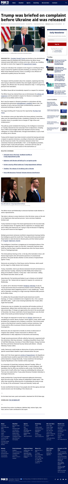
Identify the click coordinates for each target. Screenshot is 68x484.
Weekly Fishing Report (27, 434)
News (2, 424)
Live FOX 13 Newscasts (60, 428)
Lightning (26, 429)
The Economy (4, 455)
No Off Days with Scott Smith (27, 431)
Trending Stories (15, 453)
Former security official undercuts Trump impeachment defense (23, 164)
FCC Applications (38, 461)
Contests (14, 458)
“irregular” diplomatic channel (11, 241)
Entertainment (16, 448)
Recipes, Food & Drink (50, 436)
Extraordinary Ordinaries (38, 431)
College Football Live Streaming (62, 454)
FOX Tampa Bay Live (62, 439)
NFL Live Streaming (62, 452)
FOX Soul (60, 433)
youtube (63, 479)
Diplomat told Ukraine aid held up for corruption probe (20, 160)
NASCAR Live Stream (62, 458)
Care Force (48, 439)
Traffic (36, 425)
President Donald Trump (18, 58)
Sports (26, 424)
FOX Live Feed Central (61, 435)
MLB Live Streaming (62, 456)
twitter (58, 479)
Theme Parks (49, 432)
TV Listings (37, 453)
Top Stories (3, 425)
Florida (2, 430)
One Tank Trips (49, 430)
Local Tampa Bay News (5, 428)
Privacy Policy (58, 50)
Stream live (48, 452)
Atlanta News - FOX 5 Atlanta (28, 456)
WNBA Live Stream (62, 470)
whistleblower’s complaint (24, 103)
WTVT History (38, 456)
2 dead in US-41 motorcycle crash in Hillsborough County (53, 110)
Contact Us (37, 462)
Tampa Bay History (50, 438)
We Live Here (50, 424)
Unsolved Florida (4, 438)
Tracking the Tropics (16, 436)
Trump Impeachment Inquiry (39, 24)
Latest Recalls (4, 452)
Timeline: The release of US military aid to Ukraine (19, 168)
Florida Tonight (49, 427)
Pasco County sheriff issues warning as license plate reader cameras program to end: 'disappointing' (59, 77)
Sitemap (3, 444)
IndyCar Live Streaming (60, 460)
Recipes (36, 433)
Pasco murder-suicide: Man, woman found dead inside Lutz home (60, 92)
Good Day (38, 424)
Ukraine (30, 317)
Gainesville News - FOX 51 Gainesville (28, 453)
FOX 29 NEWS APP (14, 400)
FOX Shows (14, 455)
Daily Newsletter (4, 443)
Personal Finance (4, 453)
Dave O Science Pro (39, 436)
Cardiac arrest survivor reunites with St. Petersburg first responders (53, 122)
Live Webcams (15, 430)
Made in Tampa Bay (50, 433)
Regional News (28, 448)
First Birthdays (38, 435)
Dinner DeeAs (49, 429)
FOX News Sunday (5, 441)
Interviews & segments (49, 454)
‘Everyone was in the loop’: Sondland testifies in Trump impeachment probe (18, 155)
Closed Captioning (39, 458)
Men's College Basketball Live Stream (61, 463)
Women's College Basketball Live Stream (61, 467)
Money (3, 448)
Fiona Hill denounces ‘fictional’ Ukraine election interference (22, 172)
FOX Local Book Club (17, 452)
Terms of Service (58, 51)
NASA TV (60, 437)
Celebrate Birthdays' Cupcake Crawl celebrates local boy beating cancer (53, 116)
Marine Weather (15, 431)
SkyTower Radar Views (15, 426)
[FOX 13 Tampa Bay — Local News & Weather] (5, 2)
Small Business (4, 456)
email (66, 479)
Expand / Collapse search (66, 3)
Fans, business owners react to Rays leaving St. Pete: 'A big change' (53, 128)
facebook (55, 479)
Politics (2, 435)
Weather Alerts (15, 433)
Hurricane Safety (16, 435)
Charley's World (38, 427)
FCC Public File (38, 459)
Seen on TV (3, 439)
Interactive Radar (16, 428)
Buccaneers (26, 425)
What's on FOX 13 (16, 456)
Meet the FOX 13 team (38, 451)
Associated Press (29, 24)
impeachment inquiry (30, 64)
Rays (25, 427)
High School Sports (28, 436)
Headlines (14, 450)
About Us (38, 448)
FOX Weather (15, 439)
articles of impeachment (28, 355)
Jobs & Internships (39, 454)
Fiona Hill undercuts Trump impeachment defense (13, 203)
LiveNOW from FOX (62, 430)
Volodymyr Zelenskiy (29, 286)
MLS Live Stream (61, 472)
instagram (61, 479)
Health (2, 433)
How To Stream (61, 425)
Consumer (3, 431)
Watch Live (61, 424)
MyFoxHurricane (15, 438)
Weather (15, 424)
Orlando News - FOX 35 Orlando (28, 451)
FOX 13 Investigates (5, 436)
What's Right (49, 425)
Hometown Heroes (39, 429)
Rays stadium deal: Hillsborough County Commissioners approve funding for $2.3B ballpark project (52, 104)
